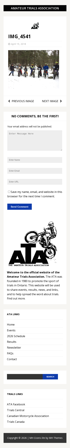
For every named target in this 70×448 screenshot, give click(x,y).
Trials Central (15, 410)
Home (11, 324)
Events (11, 330)
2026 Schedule (16, 336)
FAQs (10, 353)
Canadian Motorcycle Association (28, 416)
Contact (12, 359)
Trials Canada (15, 422)
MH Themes (56, 437)
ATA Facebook (16, 404)
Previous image (23, 101)
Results (11, 342)
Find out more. (16, 298)
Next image (50, 101)
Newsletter (14, 347)
